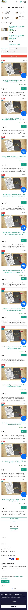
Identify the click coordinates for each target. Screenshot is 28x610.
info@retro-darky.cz (7, 547)
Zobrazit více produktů (13, 44)
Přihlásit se (5, 581)
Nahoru (15, 529)
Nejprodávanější (5, 52)
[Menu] (24, 1)
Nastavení (13, 601)
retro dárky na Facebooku (9, 551)
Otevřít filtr (14, 56)
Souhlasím (13, 606)
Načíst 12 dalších (14, 518)
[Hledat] (16, 1)
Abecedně (12, 52)
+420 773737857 (6, 549)
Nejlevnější (12, 49)
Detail (23, 88)
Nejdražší (18, 49)
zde (19, 598)
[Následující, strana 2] (14, 523)
